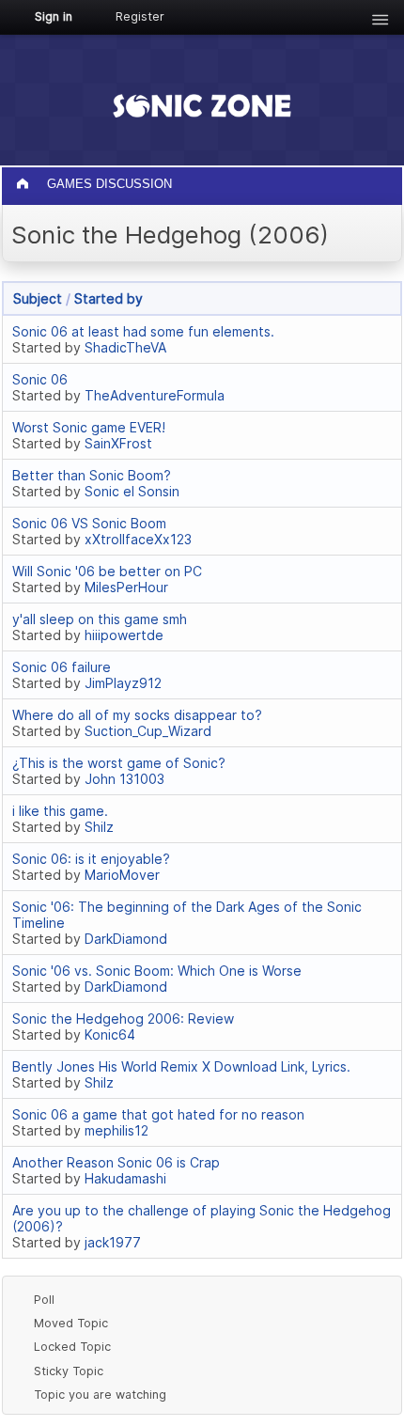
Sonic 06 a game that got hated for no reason (158, 1114)
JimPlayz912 (123, 683)
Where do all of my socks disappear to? (137, 715)
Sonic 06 (40, 379)
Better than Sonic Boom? (91, 475)
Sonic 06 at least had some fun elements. (143, 331)
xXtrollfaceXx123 (138, 539)
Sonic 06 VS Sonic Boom (89, 523)
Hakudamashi (125, 1178)
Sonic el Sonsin (132, 491)
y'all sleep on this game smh (99, 619)
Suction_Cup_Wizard (148, 731)
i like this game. (60, 811)
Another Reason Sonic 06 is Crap (116, 1162)
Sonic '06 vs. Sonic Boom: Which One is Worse (157, 971)
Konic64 (110, 1034)
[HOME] (24, 179)
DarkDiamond (126, 939)
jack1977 (113, 1242)
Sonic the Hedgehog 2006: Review (123, 1018)
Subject (37, 298)
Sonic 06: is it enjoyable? (91, 859)
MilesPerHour (126, 587)
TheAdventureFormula (155, 395)
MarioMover (122, 875)
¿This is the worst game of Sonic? (118, 763)
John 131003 (124, 779)
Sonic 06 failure (61, 667)
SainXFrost (118, 443)
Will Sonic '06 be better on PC (107, 571)
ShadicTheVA (125, 347)
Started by (108, 298)
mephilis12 (116, 1130)
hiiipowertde (124, 635)
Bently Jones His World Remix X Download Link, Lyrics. (181, 1066)
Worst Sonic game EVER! (88, 427)
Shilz (99, 827)
